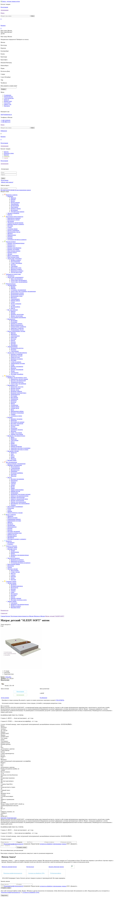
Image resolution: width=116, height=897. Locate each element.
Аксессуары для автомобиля (19, 282)
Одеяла (9, 227)
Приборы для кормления (14, 465)
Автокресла (10, 275)
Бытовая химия (11, 460)
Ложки (13, 485)
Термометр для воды (17, 429)
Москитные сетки (16, 267)
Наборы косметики (16, 446)
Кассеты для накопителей (18, 380)
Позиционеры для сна (13, 232)
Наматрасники (11, 235)
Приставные (14, 207)
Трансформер (15, 204)
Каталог (8, 616)
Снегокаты (14, 603)
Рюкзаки (13, 576)
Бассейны (13, 595)
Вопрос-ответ (8, 101)
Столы (13, 302)
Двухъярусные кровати (17, 211)
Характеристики (11, 818)
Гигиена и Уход (10, 376)
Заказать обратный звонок (56, 866)
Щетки (13, 403)
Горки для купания (16, 432)
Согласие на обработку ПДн (36, 873)
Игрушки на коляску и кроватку (16, 539)
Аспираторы (14, 405)
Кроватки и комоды (11, 195)
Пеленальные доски (16, 296)
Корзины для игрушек (17, 314)
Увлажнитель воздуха (17, 348)
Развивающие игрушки (14, 520)
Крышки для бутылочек (18, 497)
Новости (6, 99)
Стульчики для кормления (18, 290)
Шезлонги (14, 297)
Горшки (13, 414)
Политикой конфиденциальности (13, 844)
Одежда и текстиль (11, 546)
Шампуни (14, 439)
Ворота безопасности (17, 325)
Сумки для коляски (16, 263)
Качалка (13, 199)
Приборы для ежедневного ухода (17, 377)
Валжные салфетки (16, 391)
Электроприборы (12, 346)
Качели (13, 340)
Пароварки (14, 471)
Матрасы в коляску (16, 269)
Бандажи (13, 579)
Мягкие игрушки (12, 517)
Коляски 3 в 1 (11, 246)
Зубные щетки (15, 406)
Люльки (9, 254)
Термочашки (14, 492)
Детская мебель (11, 285)
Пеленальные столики (17, 293)
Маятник (13, 198)
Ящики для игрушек (17, 316)
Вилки (13, 486)
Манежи (13, 288)
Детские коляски (11, 241)
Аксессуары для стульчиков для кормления (23, 291)
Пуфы (12, 365)
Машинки (10, 516)
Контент (6, 155)
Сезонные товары (11, 581)
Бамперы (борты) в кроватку (15, 224)
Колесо (13, 201)
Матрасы (10, 233)
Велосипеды (14, 587)
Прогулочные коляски (13, 251)
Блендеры (14, 474)
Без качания (14, 210)
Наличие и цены (9, 153)
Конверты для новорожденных (20, 555)
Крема (13, 443)
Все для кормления (11, 462)
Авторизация (4, 10)
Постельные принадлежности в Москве (22, 616)
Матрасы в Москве (39, 616)
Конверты (9, 541)
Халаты (13, 426)
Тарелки (13, 483)
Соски (9, 509)
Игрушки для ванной (17, 423)
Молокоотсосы (15, 470)
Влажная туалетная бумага (18, 393)
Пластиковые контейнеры (18, 317)
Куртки (13, 556)
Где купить (7, 102)
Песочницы (14, 593)
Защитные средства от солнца (19, 449)
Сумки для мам (15, 572)
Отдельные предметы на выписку (20, 562)
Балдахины (10, 221)
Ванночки (14, 420)
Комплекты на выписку (18, 561)
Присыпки (14, 445)
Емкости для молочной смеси (19, 499)
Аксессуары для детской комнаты (17, 352)
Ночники (13, 349)
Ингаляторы (14, 397)
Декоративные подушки (18, 363)
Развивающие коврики (14, 519)
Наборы (9, 511)
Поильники (14, 480)
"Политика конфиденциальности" (10, 892)
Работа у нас (7, 104)
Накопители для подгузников (19, 379)
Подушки (10, 225)
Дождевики (14, 266)
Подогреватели (15, 466)
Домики (13, 590)
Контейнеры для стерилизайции (20, 503)
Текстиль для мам (12, 569)
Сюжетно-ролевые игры (14, 533)
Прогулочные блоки (13, 257)
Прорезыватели (15, 394)
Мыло (12, 437)
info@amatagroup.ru (6, 114)
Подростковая (15, 205)
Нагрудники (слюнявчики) (15, 506)
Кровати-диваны (16, 208)
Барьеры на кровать (16, 323)
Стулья (13, 305)
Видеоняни (14, 320)
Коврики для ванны (16, 419)
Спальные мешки (12, 229)
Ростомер (13, 360)
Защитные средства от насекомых (20, 448)
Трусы (13, 578)
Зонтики (13, 264)
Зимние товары (11, 601)
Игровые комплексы (17, 586)
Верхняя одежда (12, 549)
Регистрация (4, 7)
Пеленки (10, 236)
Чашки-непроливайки (17, 489)
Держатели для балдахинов (15, 222)
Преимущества (8, 96)
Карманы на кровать (17, 359)
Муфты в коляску (16, 260)
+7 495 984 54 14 (5, 122)
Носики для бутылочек (17, 500)
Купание (9, 417)
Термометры (14, 399)
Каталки (13, 343)
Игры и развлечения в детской (16, 331)
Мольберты (14, 345)
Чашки (13, 488)
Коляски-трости (12, 252)
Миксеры (13, 476)
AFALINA (8, 677)
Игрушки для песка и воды (19, 600)
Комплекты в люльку (13, 219)
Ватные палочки (15, 388)
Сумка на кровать (16, 362)
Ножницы (14, 400)
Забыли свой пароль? (7, 182)
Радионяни (14, 322)
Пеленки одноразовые (17, 412)
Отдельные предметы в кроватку (17, 239)
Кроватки (10, 196)
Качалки (13, 342)
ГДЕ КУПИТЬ (60, 700)
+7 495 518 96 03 (5, 120)
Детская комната (11, 283)
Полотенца (14, 428)
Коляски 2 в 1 (11, 244)
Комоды (9, 214)
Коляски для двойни (13, 249)
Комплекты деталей (16, 355)
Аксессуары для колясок (14, 258)
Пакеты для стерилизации (18, 502)
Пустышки (14, 396)
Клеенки (9, 238)
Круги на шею (15, 425)
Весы (12, 409)
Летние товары (11, 583)
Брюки (13, 553)
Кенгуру (13, 573)
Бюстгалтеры (15, 570)
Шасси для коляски (13, 255)
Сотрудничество (9, 98)
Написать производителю (9, 866)
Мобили (9, 522)
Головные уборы (12, 547)
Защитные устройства (17, 328)
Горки (12, 592)
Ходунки (13, 339)
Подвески (10, 523)
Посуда (9, 477)
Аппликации (14, 372)
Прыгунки (14, 337)
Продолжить (4, 895)
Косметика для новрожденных (16, 435)
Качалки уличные (16, 598)
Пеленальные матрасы (17, 294)
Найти (32, 16)
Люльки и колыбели (13, 213)
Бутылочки (10, 508)
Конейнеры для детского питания (20, 494)
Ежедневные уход (12, 385)
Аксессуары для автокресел (15, 277)
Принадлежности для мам (15, 512)
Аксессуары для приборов (18, 383)
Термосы (13, 482)
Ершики (13, 505)
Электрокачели (15, 299)
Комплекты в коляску (17, 271)
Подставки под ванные (17, 422)
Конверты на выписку (17, 559)
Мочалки (13, 431)
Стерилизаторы (15, 468)
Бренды (6, 151)
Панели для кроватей (17, 369)
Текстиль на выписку (13, 558)
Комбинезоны (15, 552)
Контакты (7, 106)
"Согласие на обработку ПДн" (30, 892)
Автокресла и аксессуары (13, 274)
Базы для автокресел (17, 279)
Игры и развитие (11, 514)
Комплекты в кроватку (14, 218)
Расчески (13, 402)
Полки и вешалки (16, 303)
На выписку (11, 542)
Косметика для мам (13, 451)
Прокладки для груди (17, 386)
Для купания (14, 440)
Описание (4, 818)
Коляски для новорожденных (15, 243)
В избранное (43, 697)
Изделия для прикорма (17, 479)
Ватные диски (15, 389)
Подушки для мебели (17, 374)
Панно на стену (15, 357)
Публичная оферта (55, 873)
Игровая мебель (15, 306)
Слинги (13, 575)
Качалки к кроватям (16, 354)
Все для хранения (12, 309)
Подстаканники (15, 261)
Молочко (13, 458)
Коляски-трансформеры (14, 248)
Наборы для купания (17, 434)
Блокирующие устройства (18, 326)
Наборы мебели (15, 300)
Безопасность (11, 319)
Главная (3, 616)
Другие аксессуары (16, 272)
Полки (13, 371)
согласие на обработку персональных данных (53, 844)
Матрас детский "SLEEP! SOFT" (54, 616)
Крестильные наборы (13, 564)
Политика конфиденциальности (12, 873)
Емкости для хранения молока (19, 496)
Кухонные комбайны (17, 473)
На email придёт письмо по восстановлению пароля (16, 190)
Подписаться (30, 866)
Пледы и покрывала (13, 230)
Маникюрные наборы (17, 411)
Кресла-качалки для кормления (16, 463)
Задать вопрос (5, 697)
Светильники (15, 351)
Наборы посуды (15, 491)
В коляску (10, 544)
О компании (7, 95)
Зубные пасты (15, 408)
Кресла (13, 308)
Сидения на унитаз (16, 416)
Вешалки (13, 368)
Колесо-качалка (15, 202)
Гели (12, 454)
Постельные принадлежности (14, 216)
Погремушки (11, 525)
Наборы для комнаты (17, 366)
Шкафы (13, 287)
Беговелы (13, 584)
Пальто (13, 550)
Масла (13, 442)
